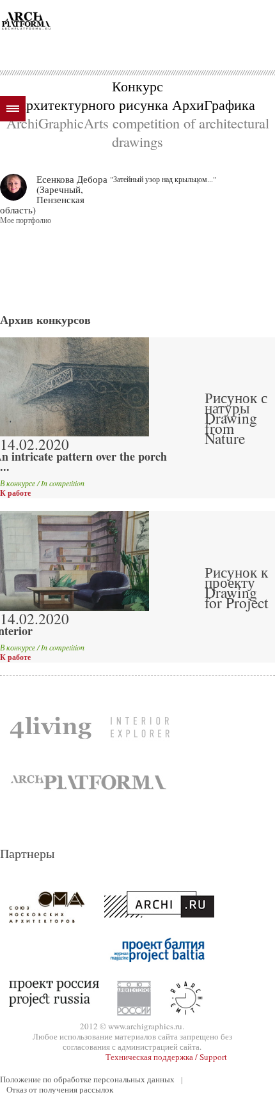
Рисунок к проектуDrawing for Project (237, 587)
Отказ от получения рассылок (59, 1089)
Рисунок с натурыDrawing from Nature (236, 418)
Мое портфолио (25, 220)
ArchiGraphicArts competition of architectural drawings (137, 132)
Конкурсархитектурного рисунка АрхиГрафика (137, 95)
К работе (15, 493)
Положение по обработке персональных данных (87, 1079)
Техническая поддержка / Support (166, 1057)
